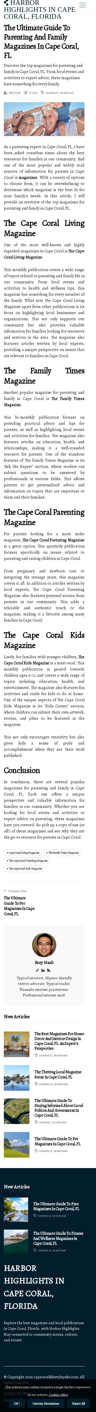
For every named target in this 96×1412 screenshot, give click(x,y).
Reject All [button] (78, 1403)
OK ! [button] (17, 1403)
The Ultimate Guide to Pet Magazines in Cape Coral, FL (57, 1141)
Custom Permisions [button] (46, 1403)
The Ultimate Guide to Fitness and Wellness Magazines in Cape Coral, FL (58, 1238)
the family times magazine (63, 853)
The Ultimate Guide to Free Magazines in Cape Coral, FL (56, 1206)
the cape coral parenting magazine (28, 861)
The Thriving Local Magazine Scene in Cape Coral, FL (58, 1074)
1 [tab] (44, 129)
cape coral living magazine (24, 853)
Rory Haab (15, 93)
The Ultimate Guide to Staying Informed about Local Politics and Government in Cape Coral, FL (59, 1108)
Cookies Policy (58, 1395)
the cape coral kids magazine (25, 869)
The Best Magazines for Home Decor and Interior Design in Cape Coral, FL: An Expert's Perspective (59, 1041)
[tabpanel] (44, 119)
